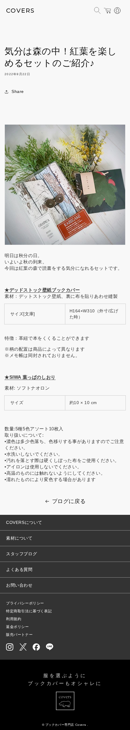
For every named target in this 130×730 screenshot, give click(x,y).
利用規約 (13, 619)
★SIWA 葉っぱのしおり (30, 377)
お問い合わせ (19, 585)
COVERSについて (24, 522)
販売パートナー (19, 635)
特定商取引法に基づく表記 (29, 611)
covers (20, 11)
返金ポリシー (17, 627)
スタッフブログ (21, 553)
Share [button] (17, 91)
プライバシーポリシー (25, 603)
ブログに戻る (69, 501)
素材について (19, 538)
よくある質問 (19, 569)
